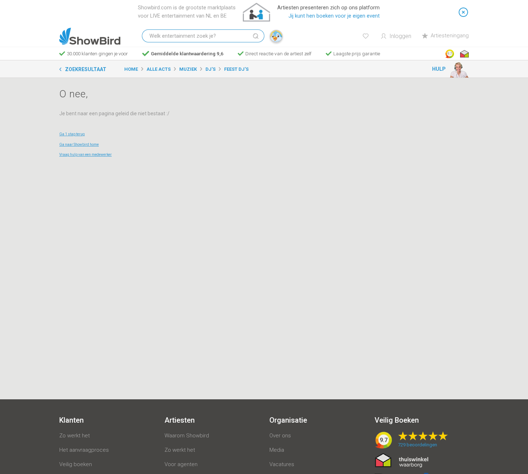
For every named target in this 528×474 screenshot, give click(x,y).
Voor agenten (181, 464)
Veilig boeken (75, 464)
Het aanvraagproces (84, 450)
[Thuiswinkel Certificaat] (402, 460)
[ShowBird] (89, 36)
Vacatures (281, 464)
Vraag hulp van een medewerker (85, 155)
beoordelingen (417, 444)
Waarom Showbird (187, 435)
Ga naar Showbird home (79, 145)
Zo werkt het (74, 435)
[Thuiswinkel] (463, 54)
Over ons (280, 435)
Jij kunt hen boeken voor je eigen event (334, 16)
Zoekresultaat (85, 69)
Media (276, 450)
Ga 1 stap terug (72, 134)
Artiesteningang (450, 35)
